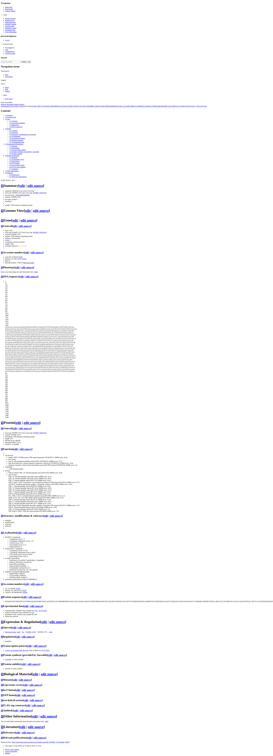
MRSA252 (135, 106)
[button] (2, 14)
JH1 (103, 106)
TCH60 (181, 106)
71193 (75, 106)
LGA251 (124, 106)
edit (22, 186)
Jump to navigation (7, 104)
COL (10, 106)
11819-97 (66, 106)
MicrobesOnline (28, 263)
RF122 (167, 106)
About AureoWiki (11, 751)
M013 (129, 106)
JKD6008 (111, 106)
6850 (71, 106)
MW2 (156, 106)
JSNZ (46, 106)
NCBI (20, 257)
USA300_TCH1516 (195, 106)
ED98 (90, 106)
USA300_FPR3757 (37, 106)
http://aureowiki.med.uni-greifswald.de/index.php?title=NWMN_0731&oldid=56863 (40, 742)
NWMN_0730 (31, 632)
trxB (50, 632)
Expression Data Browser (17, 650)
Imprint (7, 753)
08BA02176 (58, 106)
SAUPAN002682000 (23, 195)
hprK (18, 632)
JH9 (106, 106)
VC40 (204, 106)
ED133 (85, 106)
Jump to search (19, 104)
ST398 (172, 106)
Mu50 (163, 106)
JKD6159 (117, 106)
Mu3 (159, 106)
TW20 (186, 106)
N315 (14, 106)
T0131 (176, 106)
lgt (23, 632)
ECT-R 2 (80, 106)
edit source (35, 186)
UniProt (24, 592)
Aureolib (8, 659)
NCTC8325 (20, 106)
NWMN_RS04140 (39, 193)
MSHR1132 (143, 106)
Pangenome (5, 106)
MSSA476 (150, 106)
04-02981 (51, 106)
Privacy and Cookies (12, 749)
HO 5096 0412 (97, 106)
